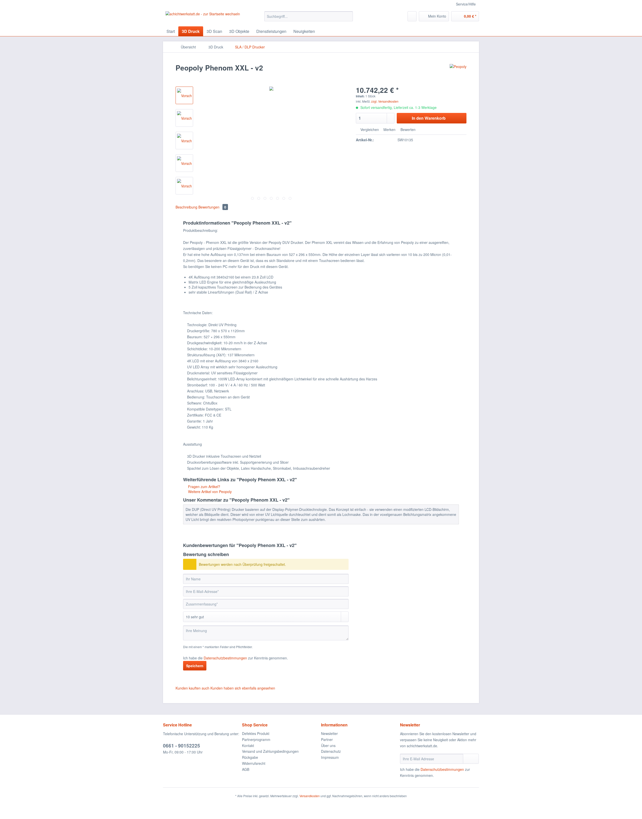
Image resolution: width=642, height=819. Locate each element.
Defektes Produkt (255, 733)
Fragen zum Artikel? (203, 486)
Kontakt (248, 745)
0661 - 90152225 (181, 745)
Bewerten (407, 129)
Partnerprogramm (256, 739)
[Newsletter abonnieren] (471, 759)
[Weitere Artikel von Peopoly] (458, 73)
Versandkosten (309, 796)
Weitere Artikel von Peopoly (209, 491)
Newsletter (329, 733)
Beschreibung (186, 207)
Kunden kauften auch (192, 688)
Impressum (330, 757)
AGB (245, 769)
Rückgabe (250, 757)
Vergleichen (369, 129)
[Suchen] (348, 16)
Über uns (328, 745)
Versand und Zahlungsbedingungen (270, 751)
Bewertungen (212, 207)
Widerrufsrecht (253, 763)
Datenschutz (331, 751)
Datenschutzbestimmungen (225, 657)
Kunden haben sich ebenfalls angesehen (242, 688)
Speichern (194, 665)
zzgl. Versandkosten (384, 101)
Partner (327, 739)
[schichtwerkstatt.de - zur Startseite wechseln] (203, 17)
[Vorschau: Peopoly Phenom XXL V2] (184, 95)
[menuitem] (308, 18)
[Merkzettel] (412, 16)
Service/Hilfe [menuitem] (466, 4)
